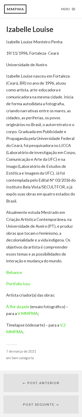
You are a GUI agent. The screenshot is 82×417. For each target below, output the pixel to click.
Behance (14, 272)
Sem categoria (23, 358)
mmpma (15, 9)
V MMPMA (28, 313)
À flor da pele (17, 306)
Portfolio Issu (18, 283)
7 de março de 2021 (21, 351)
